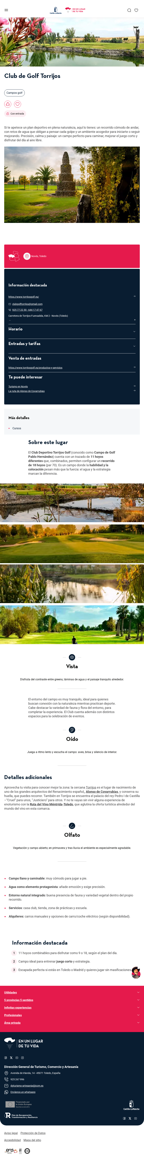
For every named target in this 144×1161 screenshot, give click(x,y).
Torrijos (91, 787)
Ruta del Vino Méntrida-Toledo (51, 804)
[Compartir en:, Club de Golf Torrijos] (7, 104)
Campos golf (14, 92)
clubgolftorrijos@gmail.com (27, 304)
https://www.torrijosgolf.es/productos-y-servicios (35, 367)
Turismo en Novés (18, 386)
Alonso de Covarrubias (102, 791)
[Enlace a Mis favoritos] (136, 10)
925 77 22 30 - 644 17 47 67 (27, 309)
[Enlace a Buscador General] (129, 10)
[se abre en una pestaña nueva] (18, 1104)
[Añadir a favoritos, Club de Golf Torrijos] (17, 104)
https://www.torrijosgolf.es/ (23, 296)
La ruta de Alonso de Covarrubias (26, 391)
